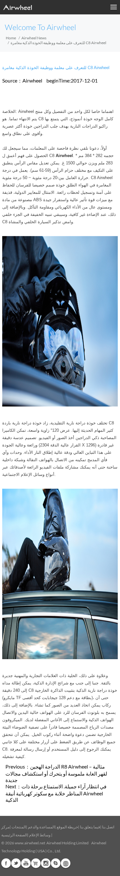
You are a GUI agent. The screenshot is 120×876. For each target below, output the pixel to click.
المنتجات (19, 827)
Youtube (26, 863)
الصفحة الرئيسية (14, 835)
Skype (55, 863)
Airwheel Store (36, 863)
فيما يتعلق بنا (90, 827)
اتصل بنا (108, 827)
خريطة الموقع (67, 827)
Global (65, 863)
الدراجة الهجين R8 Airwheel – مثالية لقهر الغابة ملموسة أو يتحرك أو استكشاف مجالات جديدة (56, 773)
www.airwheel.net (30, 842)
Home (11, 38)
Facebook (6, 863)
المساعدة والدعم (41, 827)
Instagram (46, 863)
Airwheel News (33, 38)
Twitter (16, 863)
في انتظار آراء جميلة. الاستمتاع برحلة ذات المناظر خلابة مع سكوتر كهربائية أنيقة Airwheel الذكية (56, 793)
